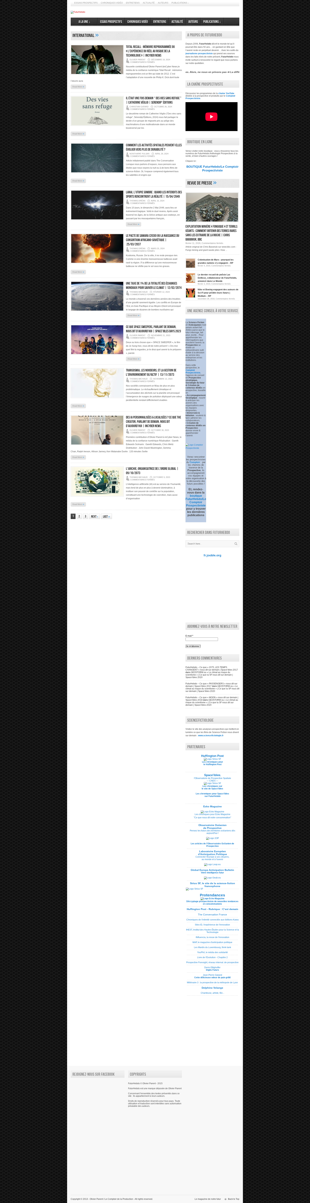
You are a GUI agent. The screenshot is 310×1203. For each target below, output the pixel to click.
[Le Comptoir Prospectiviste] (195, 448)
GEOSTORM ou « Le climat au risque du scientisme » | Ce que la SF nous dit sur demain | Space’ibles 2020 (209, 675)
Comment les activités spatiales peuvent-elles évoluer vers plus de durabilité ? (154, 147)
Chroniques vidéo (112, 3)
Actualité (149, 3)
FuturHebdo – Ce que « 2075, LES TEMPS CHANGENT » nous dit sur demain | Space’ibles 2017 (211, 668)
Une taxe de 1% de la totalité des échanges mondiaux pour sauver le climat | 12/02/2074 (154, 285)
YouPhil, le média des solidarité (212, 953)
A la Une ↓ (84, 22)
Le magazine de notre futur (208, 1199)
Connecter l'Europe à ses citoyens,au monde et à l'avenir (212, 858)
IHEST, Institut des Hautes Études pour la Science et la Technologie (212, 932)
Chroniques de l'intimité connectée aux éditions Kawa (212, 920)
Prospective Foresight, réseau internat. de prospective (212, 963)
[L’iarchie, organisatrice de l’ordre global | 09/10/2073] (97, 497)
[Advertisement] (211, 590)
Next (94, 516)
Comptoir (195, 462)
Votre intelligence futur (212, 871)
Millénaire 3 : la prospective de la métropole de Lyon (212, 983)
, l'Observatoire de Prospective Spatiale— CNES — (212, 778)
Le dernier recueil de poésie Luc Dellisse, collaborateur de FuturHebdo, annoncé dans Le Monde (217, 277)
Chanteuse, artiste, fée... (212, 992)
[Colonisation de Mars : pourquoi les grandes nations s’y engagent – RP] (190, 267)
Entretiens (133, 3)
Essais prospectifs (86, 3)
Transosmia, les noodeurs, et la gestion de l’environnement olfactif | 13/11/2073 (151, 372)
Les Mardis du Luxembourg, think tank (212, 948)
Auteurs (163, 3)
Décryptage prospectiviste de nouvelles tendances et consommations (212, 902)
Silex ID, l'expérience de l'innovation (212, 926)
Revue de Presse (199, 183)
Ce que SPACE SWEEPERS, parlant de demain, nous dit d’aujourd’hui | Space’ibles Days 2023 (153, 329)
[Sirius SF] (194, 889)
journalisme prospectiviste (199, 53)
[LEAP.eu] (212, 864)
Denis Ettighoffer (212, 970)
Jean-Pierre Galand (212, 977)
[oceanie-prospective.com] (212, 838)
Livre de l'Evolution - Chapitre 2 (212, 958)
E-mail (189, 636)
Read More (78, 86)
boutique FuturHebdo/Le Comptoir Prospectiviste (195, 500)
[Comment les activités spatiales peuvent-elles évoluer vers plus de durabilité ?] (97, 174)
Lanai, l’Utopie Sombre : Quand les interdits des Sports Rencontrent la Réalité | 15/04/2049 (154, 194)
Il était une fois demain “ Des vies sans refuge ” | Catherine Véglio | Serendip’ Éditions (153, 100)
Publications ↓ (180, 3)
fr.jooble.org (212, 555)
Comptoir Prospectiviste (192, 371)
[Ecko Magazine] (212, 811)
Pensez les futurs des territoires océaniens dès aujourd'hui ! (212, 831)
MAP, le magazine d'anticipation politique (212, 943)
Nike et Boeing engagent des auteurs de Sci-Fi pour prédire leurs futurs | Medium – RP (218, 292)
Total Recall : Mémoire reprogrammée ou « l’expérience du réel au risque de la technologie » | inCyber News (150, 51)
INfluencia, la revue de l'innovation (212, 938)
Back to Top (233, 1199)
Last (106, 516)
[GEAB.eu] (212, 877)
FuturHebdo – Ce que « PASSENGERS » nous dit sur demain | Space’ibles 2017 (211, 684)
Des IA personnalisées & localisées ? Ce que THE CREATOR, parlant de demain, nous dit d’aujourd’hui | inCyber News (153, 421)
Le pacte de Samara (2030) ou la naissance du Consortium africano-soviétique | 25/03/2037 (152, 240)
